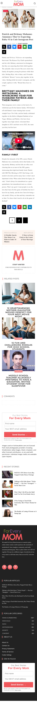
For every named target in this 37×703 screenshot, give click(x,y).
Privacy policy (18, 440)
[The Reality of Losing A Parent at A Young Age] (7, 513)
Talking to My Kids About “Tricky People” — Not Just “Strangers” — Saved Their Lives (25, 483)
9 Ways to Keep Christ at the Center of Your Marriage (26, 237)
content (9, 7)
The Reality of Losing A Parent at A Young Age (15, 607)
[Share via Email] (25, 47)
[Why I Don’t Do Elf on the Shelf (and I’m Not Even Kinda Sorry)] (7, 494)
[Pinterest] (15, 567)
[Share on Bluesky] (14, 47)
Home (4, 7)
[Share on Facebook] (9, 47)
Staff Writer (23, 43)
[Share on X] (4, 47)
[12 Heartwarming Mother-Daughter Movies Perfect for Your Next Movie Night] (18, 293)
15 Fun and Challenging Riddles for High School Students (18, 346)
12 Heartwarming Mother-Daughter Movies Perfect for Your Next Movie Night (18, 312)
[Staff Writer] (18, 255)
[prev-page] (16, 390)
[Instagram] (10, 567)
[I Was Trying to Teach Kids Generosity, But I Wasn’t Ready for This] (7, 503)
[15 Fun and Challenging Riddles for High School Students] (18, 328)
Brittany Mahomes (16, 57)
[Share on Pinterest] (19, 47)
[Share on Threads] (4, 52)
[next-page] (19, 390)
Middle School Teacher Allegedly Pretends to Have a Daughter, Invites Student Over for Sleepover (18, 380)
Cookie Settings (7, 655)
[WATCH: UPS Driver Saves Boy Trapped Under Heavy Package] (7, 474)
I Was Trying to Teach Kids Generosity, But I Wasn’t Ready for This (25, 503)
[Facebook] (4, 567)
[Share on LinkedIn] (30, 47)
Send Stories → (20, 434)
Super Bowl (11, 113)
